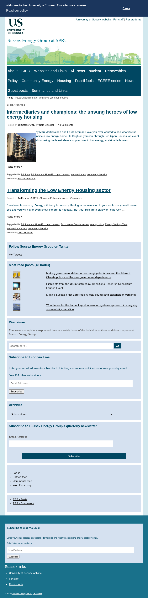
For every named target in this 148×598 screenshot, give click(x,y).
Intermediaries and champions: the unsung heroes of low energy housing (72, 114)
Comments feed (22, 480)
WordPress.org (22, 485)
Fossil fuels (84, 81)
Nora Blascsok (46, 125)
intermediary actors (17, 228)
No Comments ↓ (66, 125)
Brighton (25, 174)
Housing (64, 81)
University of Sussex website (93, 19)
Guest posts (18, 91)
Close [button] (126, 8)
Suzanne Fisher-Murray (52, 198)
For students (133, 19)
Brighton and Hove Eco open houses (50, 174)
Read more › (14, 166)
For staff (118, 19)
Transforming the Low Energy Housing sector (59, 190)
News (130, 81)
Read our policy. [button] (17, 10)
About (13, 71)
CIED (25, 71)
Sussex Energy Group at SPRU (27, 593)
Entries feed (20, 476)
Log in (16, 472)
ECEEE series (109, 81)
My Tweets (15, 254)
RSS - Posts (20, 499)
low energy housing (97, 174)
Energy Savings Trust (116, 224)
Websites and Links (50, 71)
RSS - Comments (23, 503)
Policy (13, 81)
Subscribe (16, 391)
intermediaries (78, 174)
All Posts (78, 71)
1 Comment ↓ (75, 198)
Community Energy (37, 81)
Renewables (115, 71)
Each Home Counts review (75, 224)
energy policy (97, 224)
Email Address (18, 436)
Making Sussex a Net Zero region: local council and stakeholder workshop (91, 294)
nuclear (95, 71)
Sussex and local (26, 178)
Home (10, 97)
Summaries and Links (50, 91)
